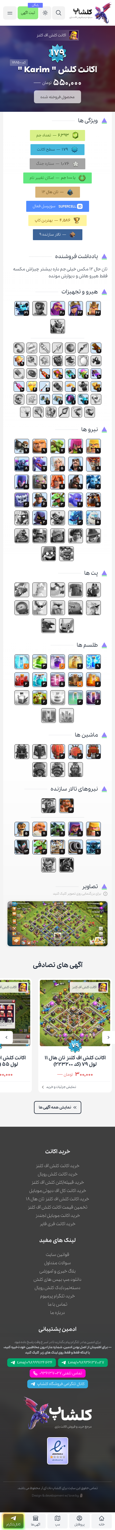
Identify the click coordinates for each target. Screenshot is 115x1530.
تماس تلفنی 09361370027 (61, 1373)
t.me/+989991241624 (34, 1362)
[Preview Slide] (108, 1037)
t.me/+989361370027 (86, 1362)
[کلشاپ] (90, 13)
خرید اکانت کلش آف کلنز (57, 1166)
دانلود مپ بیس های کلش (57, 1279)
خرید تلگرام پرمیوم (57, 1296)
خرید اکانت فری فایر (57, 1224)
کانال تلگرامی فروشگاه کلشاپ (61, 1384)
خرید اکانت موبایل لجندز (57, 1216)
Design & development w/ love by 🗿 (57, 1495)
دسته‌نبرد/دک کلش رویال (57, 1288)
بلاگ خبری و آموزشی (57, 1271)
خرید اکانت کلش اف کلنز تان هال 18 (57, 1199)
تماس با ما (57, 1304)
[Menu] (58, 12)
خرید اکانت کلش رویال (58, 1174)
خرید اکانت (57, 1152)
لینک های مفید (57, 1240)
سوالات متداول (57, 1263)
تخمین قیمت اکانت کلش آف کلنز (57, 1207)
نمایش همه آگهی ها (55, 1107)
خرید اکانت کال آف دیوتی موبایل (57, 1191)
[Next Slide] (6, 1037)
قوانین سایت (57, 1255)
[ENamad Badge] (57, 1450)
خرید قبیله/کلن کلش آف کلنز (57, 1182)
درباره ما (57, 1313)
